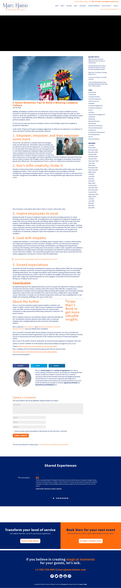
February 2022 (92, 185)
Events (90, 110)
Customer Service (93, 101)
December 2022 (93, 168)
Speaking (69, 6)
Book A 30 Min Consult (30, 541)
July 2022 (91, 174)
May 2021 (91, 203)
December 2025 (93, 150)
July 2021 (91, 199)
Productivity (92, 130)
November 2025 (93, 152)
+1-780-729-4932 (95, 1)
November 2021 (93, 190)
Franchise (91, 112)
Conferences (92, 94)
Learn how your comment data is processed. (53, 444)
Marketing (91, 119)
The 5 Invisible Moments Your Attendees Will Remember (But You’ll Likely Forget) (97, 84)
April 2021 (91, 205)
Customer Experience (94, 99)
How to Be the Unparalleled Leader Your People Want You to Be (36, 259)
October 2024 (92, 159)
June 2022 (91, 176)
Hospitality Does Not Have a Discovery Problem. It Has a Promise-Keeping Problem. (97, 67)
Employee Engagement (95, 105)
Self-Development (94, 134)
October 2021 (92, 192)
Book (75, 6)
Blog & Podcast (106, 6)
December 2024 (93, 156)
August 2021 (92, 196)
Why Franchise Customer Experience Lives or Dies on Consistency (96, 61)
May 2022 (91, 179)
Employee (91, 103)
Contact (115, 6)
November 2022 (93, 170)
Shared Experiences (94, 6)
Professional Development (96, 132)
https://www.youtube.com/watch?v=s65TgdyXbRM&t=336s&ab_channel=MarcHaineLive (37, 180)
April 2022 (91, 181)
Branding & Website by (77, 584)
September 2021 (93, 194)
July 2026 (91, 145)
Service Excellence (93, 139)
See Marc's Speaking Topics (90, 541)
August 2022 (92, 172)
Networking (92, 123)
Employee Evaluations (95, 108)
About (62, 6)
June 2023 (91, 163)
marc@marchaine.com (72, 569)
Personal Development (95, 128)
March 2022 (91, 183)
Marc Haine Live (29, 327)
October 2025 (92, 154)
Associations (92, 92)
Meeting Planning (93, 121)
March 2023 (91, 165)
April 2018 (91, 208)
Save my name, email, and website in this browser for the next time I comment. (41, 431)
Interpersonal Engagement (96, 114)
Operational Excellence (95, 125)
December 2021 (93, 188)
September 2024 (93, 161)
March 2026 (91, 148)
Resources (83, 6)
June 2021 (91, 201)
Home (56, 6)
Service (90, 137)
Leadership (91, 117)
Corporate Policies (94, 97)
